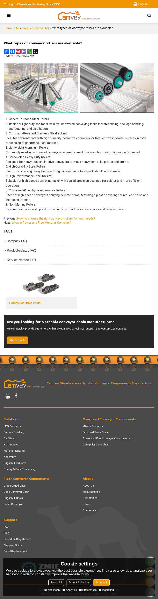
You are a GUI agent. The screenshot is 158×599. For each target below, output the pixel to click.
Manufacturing (91, 491)
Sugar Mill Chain (13, 498)
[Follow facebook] (16, 396)
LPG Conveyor (12, 426)
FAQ (6, 526)
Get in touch (17, 340)
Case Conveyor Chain (16, 491)
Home (9, 28)
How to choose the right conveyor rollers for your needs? (56, 218)
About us (88, 485)
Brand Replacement (15, 551)
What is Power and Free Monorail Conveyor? (41, 222)
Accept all (101, 582)
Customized (90, 498)
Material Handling (14, 450)
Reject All (56, 582)
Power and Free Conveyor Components (106, 438)
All (17, 28)
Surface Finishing (14, 432)
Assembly (10, 456)
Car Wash (9, 438)
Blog (6, 532)
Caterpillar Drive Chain (96, 444)
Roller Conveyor (13, 504)
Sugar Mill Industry (15, 463)
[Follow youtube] (8, 396)
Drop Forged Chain (15, 485)
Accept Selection (79, 582)
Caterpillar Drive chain (25, 303)
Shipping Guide (13, 545)
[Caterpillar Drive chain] (41, 285)
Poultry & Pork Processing (20, 469)
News (86, 504)
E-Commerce (11, 444)
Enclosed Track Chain (96, 432)
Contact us (89, 510)
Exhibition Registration (17, 539)
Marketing (108, 589)
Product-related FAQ (35, 28)
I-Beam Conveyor (93, 426)
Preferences (89, 589)
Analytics (71, 589)
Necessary (54, 589)
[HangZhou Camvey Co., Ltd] (79, 15)
